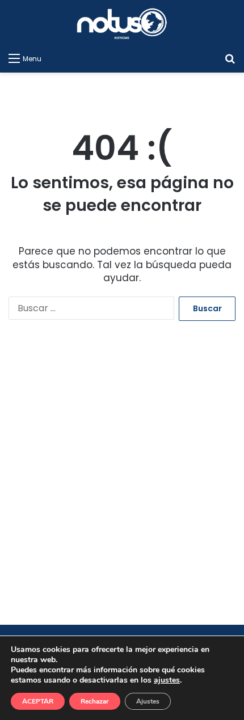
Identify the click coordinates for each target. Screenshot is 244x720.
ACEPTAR (37, 701)
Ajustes (147, 701)
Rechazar (95, 701)
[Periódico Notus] (122, 23)
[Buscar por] (229, 58)
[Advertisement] (122, 482)
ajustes (167, 680)
